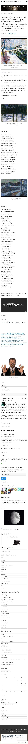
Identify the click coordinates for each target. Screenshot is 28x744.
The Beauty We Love (5, 615)
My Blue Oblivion (9, 334)
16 (21, 686)
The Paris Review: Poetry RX (7, 662)
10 (25, 683)
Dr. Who (2, 562)
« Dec (2, 696)
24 (25, 688)
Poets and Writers (20, 334)
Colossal (2, 634)
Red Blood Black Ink (5, 576)
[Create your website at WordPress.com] (14, 1)
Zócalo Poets (3, 627)
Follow (3, 478)
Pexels (2, 639)
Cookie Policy (4, 738)
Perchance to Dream (5, 390)
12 (6, 686)
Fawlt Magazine (4, 657)
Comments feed (4, 717)
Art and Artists (11, 333)
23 (21, 688)
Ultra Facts (3, 588)
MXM (2, 571)
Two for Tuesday (16, 336)
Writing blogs (13, 337)
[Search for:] (14, 394)
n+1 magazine (4, 611)
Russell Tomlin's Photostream (7, 641)
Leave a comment (5, 35)
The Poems (8, 336)
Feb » (5, 696)
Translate (10, 704)
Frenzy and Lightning (5, 551)
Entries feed (3, 715)
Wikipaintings (5, 337)
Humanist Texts (4, 604)
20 (10, 688)
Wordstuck (3, 625)
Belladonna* (3, 655)
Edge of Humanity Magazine (7, 602)
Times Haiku (3, 620)
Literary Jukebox (4, 609)
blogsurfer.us (7, 338)
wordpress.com (5, 346)
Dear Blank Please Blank (6, 597)
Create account (4, 710)
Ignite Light (3, 567)
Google (22, 338)
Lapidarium (3, 569)
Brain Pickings (4, 595)
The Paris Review (4, 583)
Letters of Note (4, 606)
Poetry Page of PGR (5, 613)
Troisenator (3, 585)
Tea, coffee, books (5, 578)
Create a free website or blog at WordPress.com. (11, 729)
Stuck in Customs (4, 643)
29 (17, 691)
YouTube (12, 346)
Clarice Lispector (16, 503)
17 (25, 686)
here (20, 416)
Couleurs (3, 560)
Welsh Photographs (5, 645)
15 (17, 686)
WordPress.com (4, 720)
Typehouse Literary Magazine (7, 664)
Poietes (3, 336)
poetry (10, 343)
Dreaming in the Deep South (7, 565)
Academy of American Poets (7, 653)
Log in (2, 713)
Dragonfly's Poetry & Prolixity (7, 599)
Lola (2, 340)
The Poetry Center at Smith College (8, 618)
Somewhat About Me (5, 385)
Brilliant (2, 558)
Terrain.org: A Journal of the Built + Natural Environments (13, 659)
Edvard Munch (16, 338)
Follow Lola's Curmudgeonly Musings (11, 467)
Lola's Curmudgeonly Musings (12, 340)
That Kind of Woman (5, 581)
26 (6, 691)
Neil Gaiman (3, 574)
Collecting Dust (4, 387)
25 (2, 691)
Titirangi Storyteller (5, 622)
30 (21, 691)
